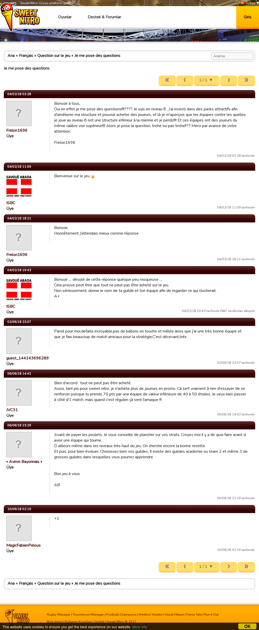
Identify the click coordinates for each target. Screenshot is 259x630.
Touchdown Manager (88, 614)
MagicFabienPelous (23, 545)
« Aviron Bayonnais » (24, 461)
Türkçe (250, 3)
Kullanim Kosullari (78, 621)
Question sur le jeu (53, 55)
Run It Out (211, 614)
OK (247, 626)
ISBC (10, 203)
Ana (11, 55)
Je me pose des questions (97, 55)
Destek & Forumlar (104, 17)
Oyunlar (65, 17)
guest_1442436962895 (28, 358)
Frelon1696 (17, 130)
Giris (247, 17)
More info (139, 626)
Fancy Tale (194, 614)
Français (26, 55)
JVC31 (12, 410)
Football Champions (121, 614)
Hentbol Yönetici (151, 614)
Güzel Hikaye (174, 614)
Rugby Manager (59, 614)
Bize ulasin (55, 621)
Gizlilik (99, 621)
